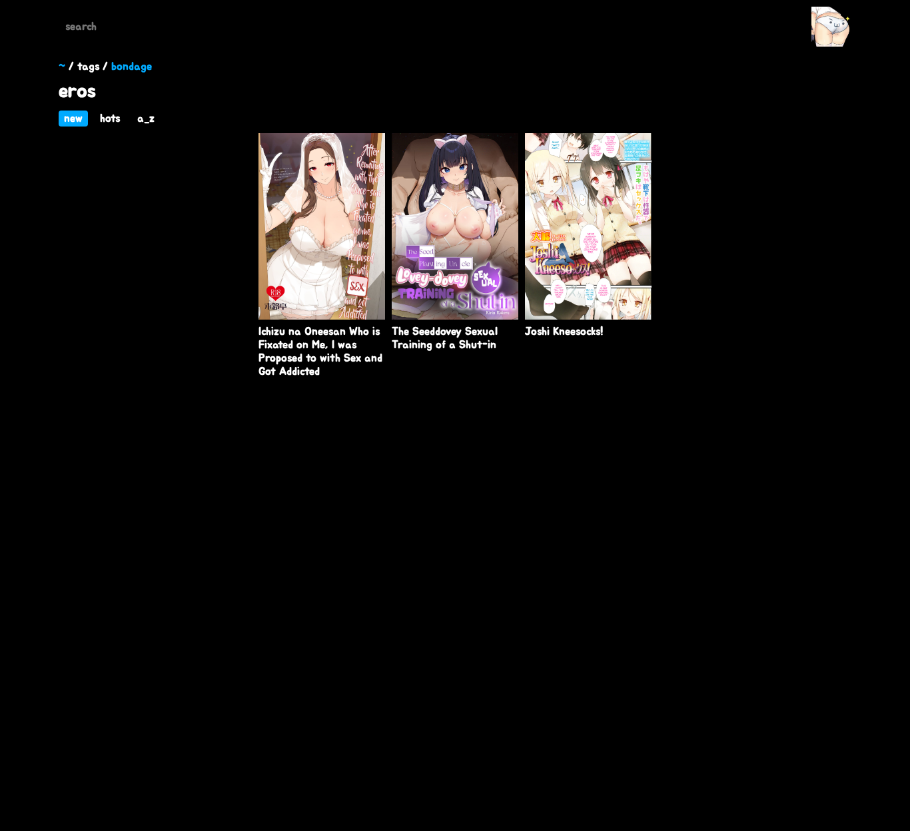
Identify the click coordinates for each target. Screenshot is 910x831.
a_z (146, 118)
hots (110, 118)
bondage (131, 66)
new (73, 118)
